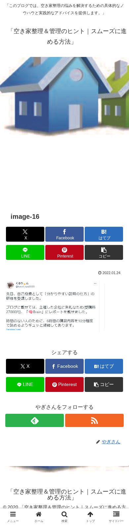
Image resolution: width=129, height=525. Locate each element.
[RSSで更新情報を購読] (94, 420)
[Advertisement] (64, 129)
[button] (104, 252)
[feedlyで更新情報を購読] (34, 420)
